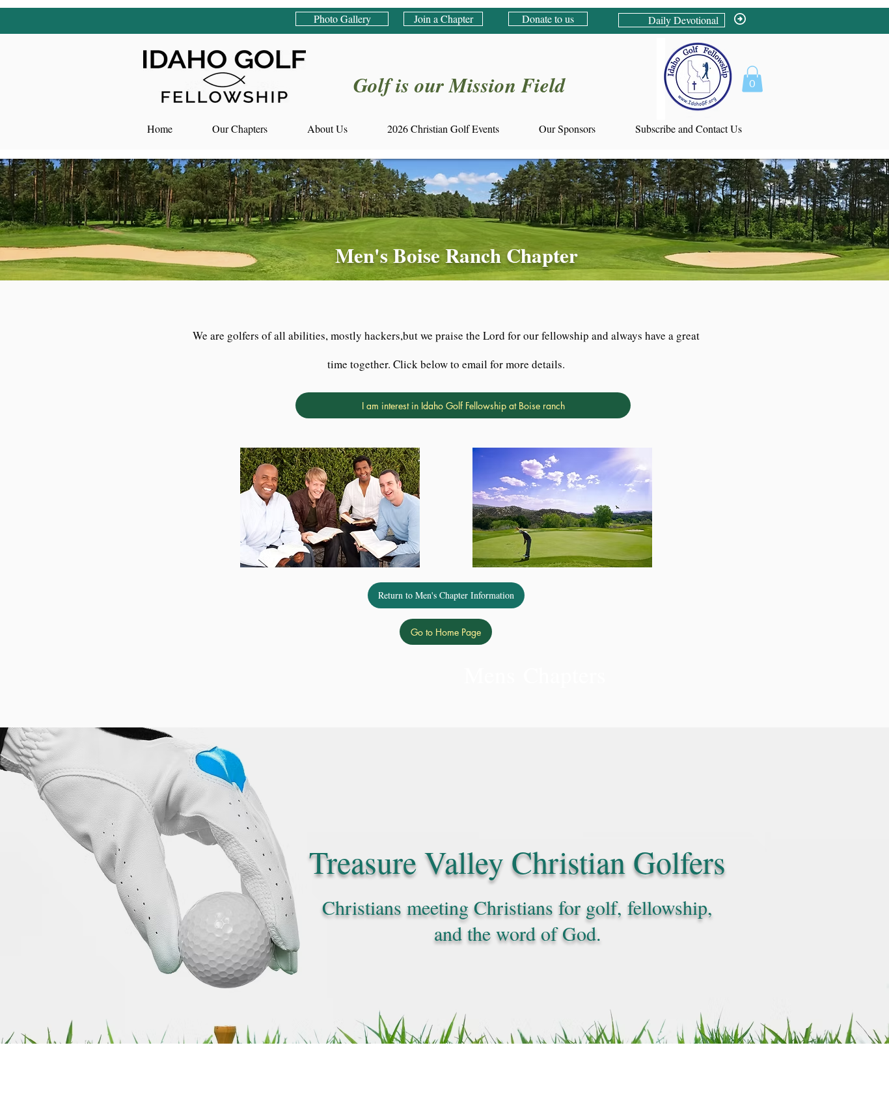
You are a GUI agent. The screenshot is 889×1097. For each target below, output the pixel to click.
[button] (752, 79)
